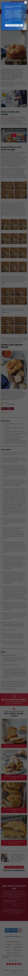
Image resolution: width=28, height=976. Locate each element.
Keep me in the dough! (12, 25)
